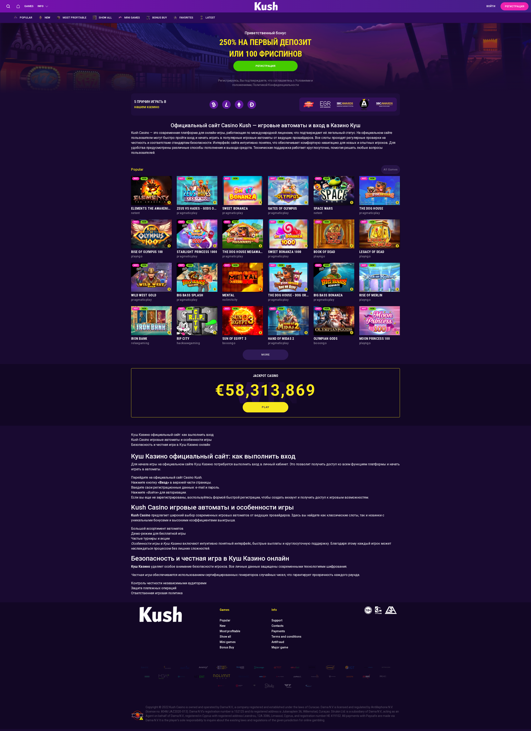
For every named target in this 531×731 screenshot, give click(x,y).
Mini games (132, 17)
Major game (280, 647)
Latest (210, 17)
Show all (105, 17)
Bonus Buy (159, 17)
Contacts (278, 625)
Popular (26, 17)
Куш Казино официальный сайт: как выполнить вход (172, 435)
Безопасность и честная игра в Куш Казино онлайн (170, 445)
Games (28, 6)
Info (40, 6)
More (265, 354)
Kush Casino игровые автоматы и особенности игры (171, 440)
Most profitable (74, 17)
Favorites (186, 17)
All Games (391, 169)
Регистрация (265, 65)
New (47, 17)
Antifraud (278, 642)
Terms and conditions (286, 636)
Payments (278, 631)
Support (277, 620)
